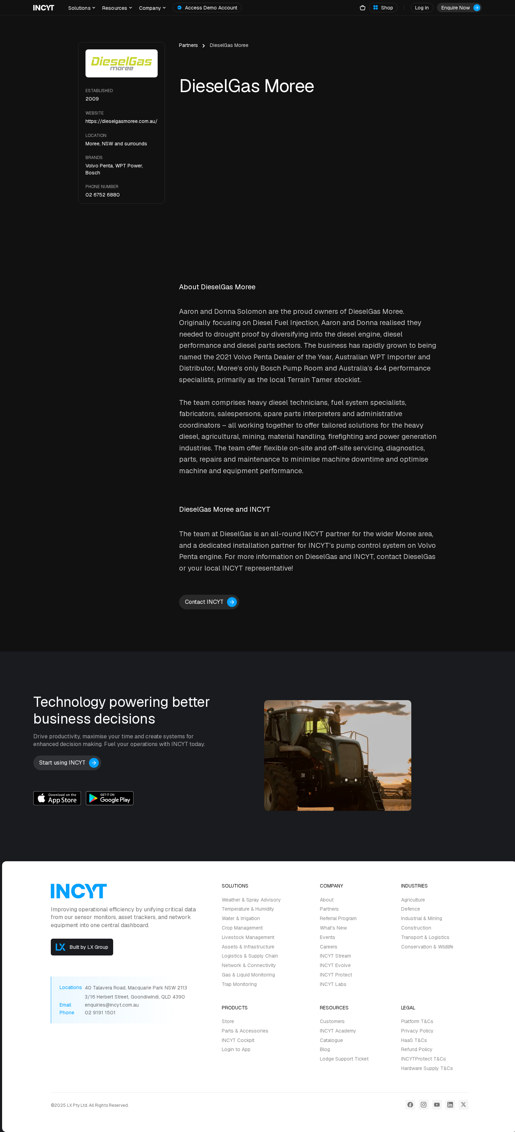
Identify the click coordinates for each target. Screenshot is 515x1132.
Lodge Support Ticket (344, 1059)
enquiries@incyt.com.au (112, 1005)
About (327, 900)
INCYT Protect (336, 975)
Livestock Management (248, 937)
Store (228, 1021)
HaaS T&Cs (414, 1040)
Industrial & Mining (421, 919)
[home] (43, 8)
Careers (328, 947)
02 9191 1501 (100, 1012)
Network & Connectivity (249, 965)
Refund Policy (417, 1049)
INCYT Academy (338, 1031)
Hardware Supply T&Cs (427, 1068)
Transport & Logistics (425, 937)
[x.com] (463, 1105)
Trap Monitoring (239, 984)
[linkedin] (450, 1105)
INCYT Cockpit (238, 1040)
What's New (333, 928)
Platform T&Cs (417, 1021)
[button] (81, 7)
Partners (188, 45)
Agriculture (413, 900)
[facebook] (410, 1105)
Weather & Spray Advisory (251, 900)
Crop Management (242, 928)
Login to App (236, 1049)
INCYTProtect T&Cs (423, 1059)
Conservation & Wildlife (427, 947)
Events (327, 937)
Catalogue (331, 1040)
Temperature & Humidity (248, 909)
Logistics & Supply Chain (250, 956)
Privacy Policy (417, 1031)
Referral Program (338, 919)
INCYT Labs (333, 984)
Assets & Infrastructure (248, 947)
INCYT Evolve (335, 965)
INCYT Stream (335, 956)
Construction (416, 928)
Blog (325, 1049)
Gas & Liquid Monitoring (248, 975)
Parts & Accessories (245, 1031)
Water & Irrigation (241, 919)
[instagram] (423, 1105)
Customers (332, 1021)
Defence (410, 909)
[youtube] (437, 1105)
